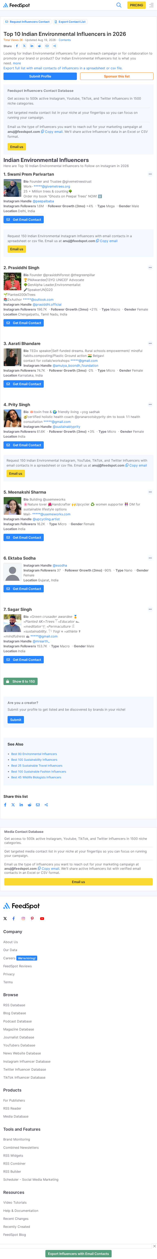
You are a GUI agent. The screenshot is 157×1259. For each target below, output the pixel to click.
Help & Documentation (20, 1211)
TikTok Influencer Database (24, 1077)
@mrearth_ (41, 641)
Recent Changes (15, 1219)
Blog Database (14, 1013)
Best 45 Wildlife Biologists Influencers (36, 777)
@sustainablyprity (66, 427)
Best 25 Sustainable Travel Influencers (36, 765)
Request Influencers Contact (29, 21)
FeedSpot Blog (14, 1235)
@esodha (60, 565)
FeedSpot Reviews (17, 966)
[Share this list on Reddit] (39, 45)
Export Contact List (72, 21)
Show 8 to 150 (23, 681)
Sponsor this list (117, 76)
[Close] (154, 1246)
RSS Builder (12, 1171)
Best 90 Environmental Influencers (34, 754)
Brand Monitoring (16, 1139)
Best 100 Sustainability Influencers (34, 759)
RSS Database (14, 1005)
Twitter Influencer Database (24, 1069)
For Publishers (14, 1100)
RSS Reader (12, 1108)
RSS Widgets (13, 1155)
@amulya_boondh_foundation (75, 365)
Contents (65, 40)
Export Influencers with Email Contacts (78, 1254)
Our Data (10, 950)
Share (7, 46)
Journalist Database (18, 1037)
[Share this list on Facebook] (16, 45)
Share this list (15, 796)
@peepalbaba (43, 201)
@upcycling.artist (46, 519)
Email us (16, 147)
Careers (19, 958)
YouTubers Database (19, 1045)
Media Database (15, 1116)
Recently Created (16, 1227)
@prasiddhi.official (47, 304)
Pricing (136, 5)
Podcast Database (17, 1021)
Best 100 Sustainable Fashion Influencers (38, 771)
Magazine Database (18, 1029)
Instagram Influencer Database (26, 1061)
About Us (10, 942)
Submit (15, 720)
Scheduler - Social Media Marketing (30, 1179)
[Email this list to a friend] (47, 45)
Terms (8, 982)
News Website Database (22, 1053)
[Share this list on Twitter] (24, 45)
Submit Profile (40, 76)
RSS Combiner (14, 1163)
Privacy (9, 974)
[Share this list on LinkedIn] (31, 45)
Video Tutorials (15, 1202)
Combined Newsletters (21, 1147)
